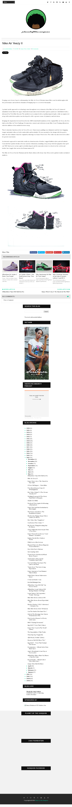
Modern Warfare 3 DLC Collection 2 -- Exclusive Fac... (38, 605)
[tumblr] (69, 2)
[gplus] (54, 2)
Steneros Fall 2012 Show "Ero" (36, 640)
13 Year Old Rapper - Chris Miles (37, 485)
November (31, 461)
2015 (28, 451)
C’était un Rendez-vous (34, 579)
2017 (28, 447)
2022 (28, 436)
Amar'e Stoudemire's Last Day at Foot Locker (37, 652)
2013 (28, 455)
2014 (28, 453)
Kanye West (24, 49)
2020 (28, 441)
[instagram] (57, 2)
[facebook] (51, 2)
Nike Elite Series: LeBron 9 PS (36, 597)
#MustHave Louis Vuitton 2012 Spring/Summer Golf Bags (37, 590)
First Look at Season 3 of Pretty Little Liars (37, 619)
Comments (35, 49)
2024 (28, 432)
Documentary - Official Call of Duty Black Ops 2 (38, 647)
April (30, 666)
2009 (28, 678)
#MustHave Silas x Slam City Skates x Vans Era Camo (38, 656)
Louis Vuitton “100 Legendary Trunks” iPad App (36, 594)
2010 (28, 676)
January (30, 672)
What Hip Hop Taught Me (35, 635)
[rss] (60, 2)
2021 (28, 439)
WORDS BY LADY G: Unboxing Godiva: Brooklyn (35, 693)
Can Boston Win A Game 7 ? (36, 523)
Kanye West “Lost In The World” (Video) (37, 628)
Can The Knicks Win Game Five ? (37, 611)
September (31, 465)
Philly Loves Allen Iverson (35, 542)
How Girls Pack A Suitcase (35, 549)
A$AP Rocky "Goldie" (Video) (36, 637)
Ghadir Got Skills (33, 500)
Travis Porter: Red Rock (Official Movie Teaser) (37, 555)
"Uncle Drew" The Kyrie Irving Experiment (37, 567)
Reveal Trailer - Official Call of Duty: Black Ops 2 (36, 660)
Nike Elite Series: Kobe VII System (38, 608)
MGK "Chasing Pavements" (35, 622)
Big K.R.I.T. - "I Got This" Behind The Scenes (37, 643)
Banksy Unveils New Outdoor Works (36, 538)
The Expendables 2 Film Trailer (37, 632)
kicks (28, 49)
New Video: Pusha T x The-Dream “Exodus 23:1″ (38, 493)
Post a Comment (8, 300)
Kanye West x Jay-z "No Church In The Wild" (38, 481)
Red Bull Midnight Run (34, 582)
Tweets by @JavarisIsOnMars (33, 317)
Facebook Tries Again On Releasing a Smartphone (38, 504)
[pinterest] (48, 797)
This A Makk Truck (14, 40)
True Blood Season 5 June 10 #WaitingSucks (36, 488)
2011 (28, 674)
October (31, 463)
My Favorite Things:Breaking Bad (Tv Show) (37, 526)
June (29, 472)
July (29, 470)
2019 (28, 443)
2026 (28, 428)
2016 (28, 449)
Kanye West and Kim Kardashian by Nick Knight (38, 508)
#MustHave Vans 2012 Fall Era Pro (38, 476)
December (31, 459)
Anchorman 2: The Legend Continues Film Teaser (35, 559)
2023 (28, 434)
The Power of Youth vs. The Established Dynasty (36, 512)
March (30, 668)
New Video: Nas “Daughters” (36, 520)
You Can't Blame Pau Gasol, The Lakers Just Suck (37, 563)
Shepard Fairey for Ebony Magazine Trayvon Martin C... (38, 545)
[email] (63, 2)
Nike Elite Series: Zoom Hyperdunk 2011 (38, 601)
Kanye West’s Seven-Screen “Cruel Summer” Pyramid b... (38, 534)
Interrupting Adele (33, 552)
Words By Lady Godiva (33, 691)
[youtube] (66, 2)
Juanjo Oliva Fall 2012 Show (35, 664)
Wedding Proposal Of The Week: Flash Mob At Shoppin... (37, 497)
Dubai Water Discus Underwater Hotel (37, 576)
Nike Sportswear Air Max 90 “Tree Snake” (43, 275)
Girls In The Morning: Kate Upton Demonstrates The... (38, 614)
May (29, 474)
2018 (28, 445)
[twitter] (47, 2)
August (30, 468)
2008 (28, 680)
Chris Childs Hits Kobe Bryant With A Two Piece (38, 530)
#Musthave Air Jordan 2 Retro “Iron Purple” (9, 275)
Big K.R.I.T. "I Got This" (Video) (37, 625)
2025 (28, 430)
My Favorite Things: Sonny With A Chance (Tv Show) (38, 516)
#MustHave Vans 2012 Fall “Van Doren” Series (37, 585)
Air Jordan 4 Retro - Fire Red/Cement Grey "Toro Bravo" (26, 276)
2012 (28, 457)
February (31, 670)
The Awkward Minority (5, 40)
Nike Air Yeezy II (32, 478)
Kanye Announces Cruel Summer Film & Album (37, 572)
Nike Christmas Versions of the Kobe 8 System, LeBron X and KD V (60, 276)
